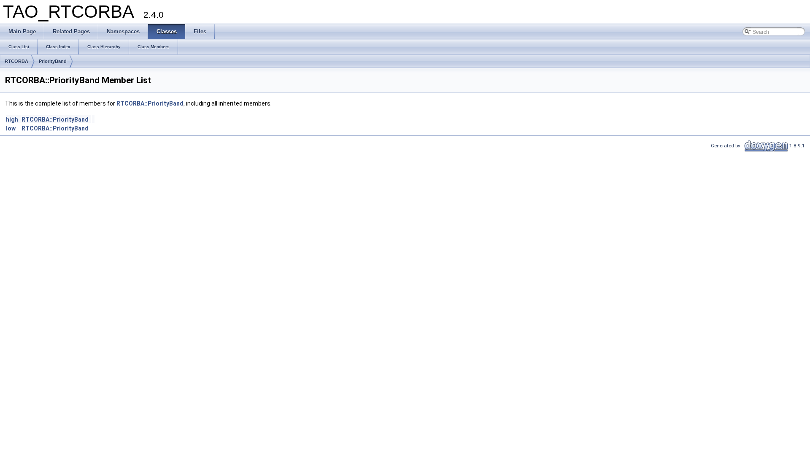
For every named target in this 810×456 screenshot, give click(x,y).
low (11, 128)
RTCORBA (16, 61)
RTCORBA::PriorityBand (150, 103)
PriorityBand (53, 61)
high (12, 119)
